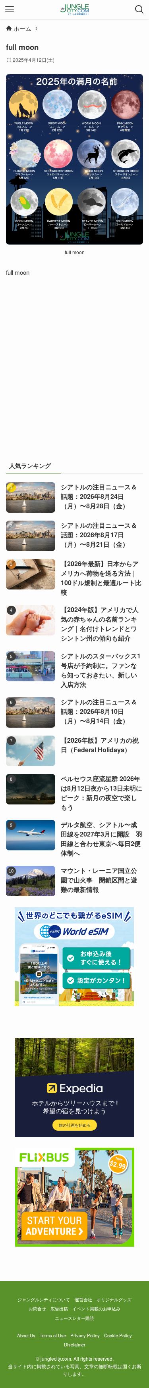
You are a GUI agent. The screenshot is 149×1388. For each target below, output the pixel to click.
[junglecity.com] (74, 9)
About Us (26, 1335)
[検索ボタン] (139, 9)
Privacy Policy (85, 1335)
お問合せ (37, 1308)
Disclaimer (74, 1344)
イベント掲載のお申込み (96, 1308)
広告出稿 (59, 1308)
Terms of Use (53, 1335)
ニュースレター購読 (74, 1318)
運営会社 (83, 1299)
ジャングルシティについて (43, 1299)
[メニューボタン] (9, 9)
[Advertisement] (74, 373)
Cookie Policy (118, 1335)
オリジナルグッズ (114, 1299)
